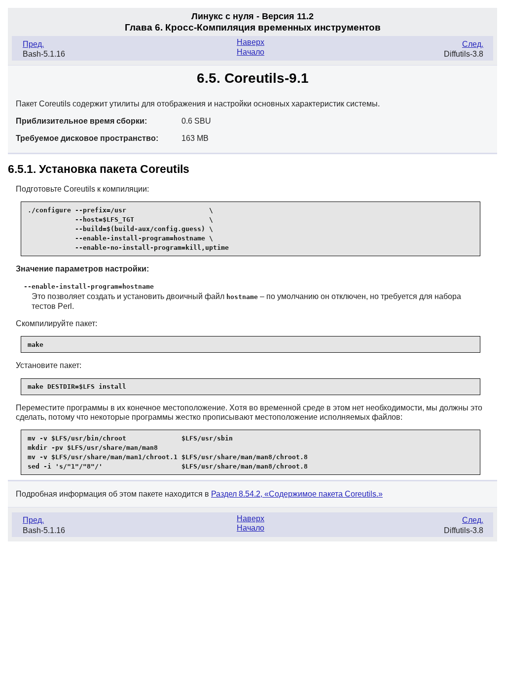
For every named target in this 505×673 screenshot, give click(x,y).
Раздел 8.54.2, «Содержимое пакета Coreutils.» (297, 494)
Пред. (33, 44)
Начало (250, 52)
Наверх (250, 42)
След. (472, 44)
